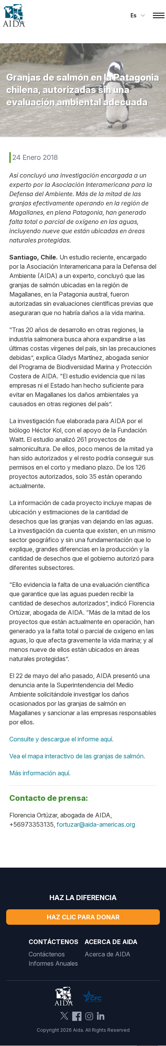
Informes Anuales (53, 963)
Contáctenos (47, 954)
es (133, 15)
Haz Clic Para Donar (83, 917)
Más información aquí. (40, 773)
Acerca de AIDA (107, 954)
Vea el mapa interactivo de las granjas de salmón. (77, 756)
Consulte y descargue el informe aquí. (61, 739)
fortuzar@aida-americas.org (96, 824)
